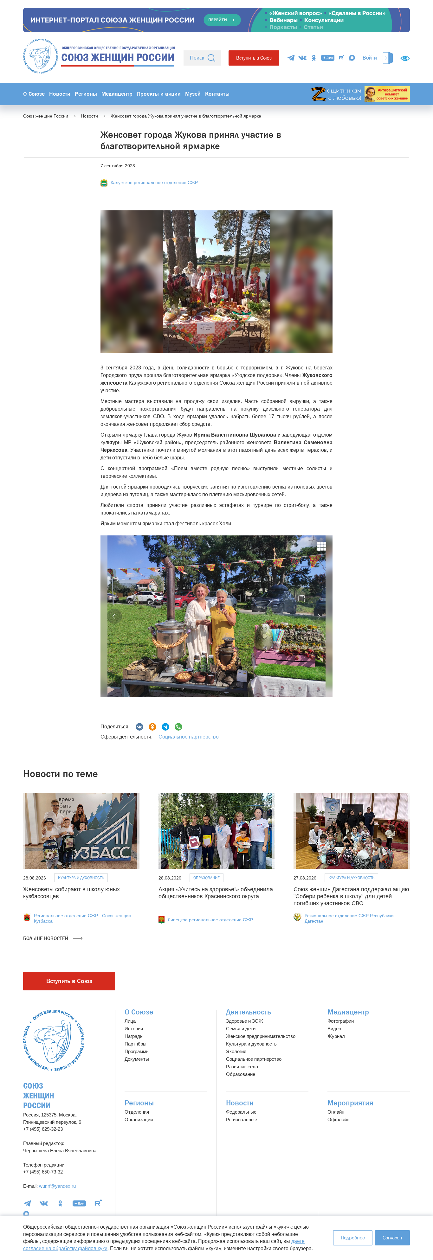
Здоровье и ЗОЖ (244, 1021)
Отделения (137, 1112)
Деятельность (248, 1012)
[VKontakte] (302, 58)
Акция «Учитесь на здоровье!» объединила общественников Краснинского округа (215, 892)
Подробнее (353, 1237)
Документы (137, 1059)
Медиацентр (116, 94)
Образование (206, 877)
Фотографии (340, 1021)
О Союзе (34, 94)
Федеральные (241, 1112)
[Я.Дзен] (327, 58)
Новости (59, 94)
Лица (130, 1021)
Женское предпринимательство (260, 1036)
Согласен (392, 1237)
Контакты (217, 94)
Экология (236, 1051)
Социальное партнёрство (188, 736)
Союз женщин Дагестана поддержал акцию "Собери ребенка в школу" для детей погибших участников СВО (351, 896)
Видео (334, 1028)
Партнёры (135, 1043)
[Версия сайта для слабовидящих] (405, 58)
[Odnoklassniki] (152, 727)
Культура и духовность (81, 877)
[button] (114, 616)
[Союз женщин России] (53, 1040)
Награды (134, 1036)
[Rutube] (342, 58)
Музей (193, 94)
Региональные (241, 1119)
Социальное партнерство (253, 1059)
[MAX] (352, 58)
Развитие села (242, 1066)
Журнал (336, 1036)
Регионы (86, 94)
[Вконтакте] (139, 727)
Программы (137, 1051)
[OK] (314, 58)
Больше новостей (46, 938)
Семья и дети (240, 1028)
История (134, 1028)
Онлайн (335, 1112)
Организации (139, 1119)
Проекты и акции (159, 94)
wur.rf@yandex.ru (57, 1186)
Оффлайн (338, 1119)
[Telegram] (291, 58)
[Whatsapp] (178, 727)
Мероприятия (350, 1103)
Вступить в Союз (254, 57)
